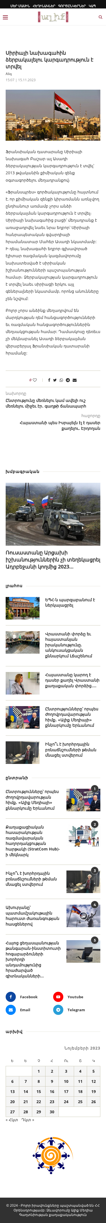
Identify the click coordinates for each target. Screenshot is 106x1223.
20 (12, 1101)
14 (25, 1091)
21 (25, 1101)
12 (93, 1081)
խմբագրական (23, 471)
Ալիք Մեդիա (82, 1210)
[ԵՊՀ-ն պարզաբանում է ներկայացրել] (23, 608)
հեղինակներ (44, 6)
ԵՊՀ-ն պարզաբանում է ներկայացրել (70, 602)
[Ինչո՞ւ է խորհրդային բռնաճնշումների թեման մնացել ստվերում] (23, 752)
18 (80, 1091)
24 (66, 1101)
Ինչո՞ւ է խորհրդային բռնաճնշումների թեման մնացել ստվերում (70, 749)
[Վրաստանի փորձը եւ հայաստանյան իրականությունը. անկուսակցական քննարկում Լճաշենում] (23, 642)
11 (80, 1081)
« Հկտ (12, 1119)
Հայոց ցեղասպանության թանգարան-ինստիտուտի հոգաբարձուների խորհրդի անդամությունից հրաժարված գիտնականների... (33, 959)
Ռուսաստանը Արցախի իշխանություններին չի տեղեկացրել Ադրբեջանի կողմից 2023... (53, 559)
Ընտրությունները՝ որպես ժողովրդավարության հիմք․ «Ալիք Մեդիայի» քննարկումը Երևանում (71, 717)
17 (66, 1091)
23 (52, 1101)
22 (38, 1101)
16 (52, 1091)
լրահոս (14, 585)
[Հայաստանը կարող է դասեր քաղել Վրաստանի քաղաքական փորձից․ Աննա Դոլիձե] (23, 683)
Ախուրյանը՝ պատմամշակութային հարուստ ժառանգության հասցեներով (32, 916)
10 (66, 1081)
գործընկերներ (72, 6)
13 (12, 1091)
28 (25, 1111)
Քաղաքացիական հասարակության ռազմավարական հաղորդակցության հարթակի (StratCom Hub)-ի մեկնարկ (33, 840)
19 (93, 1091)
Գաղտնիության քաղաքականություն (53, 1214)
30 (52, 1111)
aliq (9, 73)
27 (12, 1111)
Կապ (92, 6)
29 (38, 1111)
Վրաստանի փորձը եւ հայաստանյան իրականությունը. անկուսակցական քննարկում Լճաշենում (68, 644)
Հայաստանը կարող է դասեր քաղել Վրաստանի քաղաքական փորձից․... (72, 680)
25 (80, 1101)
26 (93, 1101)
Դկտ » (27, 1119)
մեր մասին (20, 6)
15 (38, 1091)
